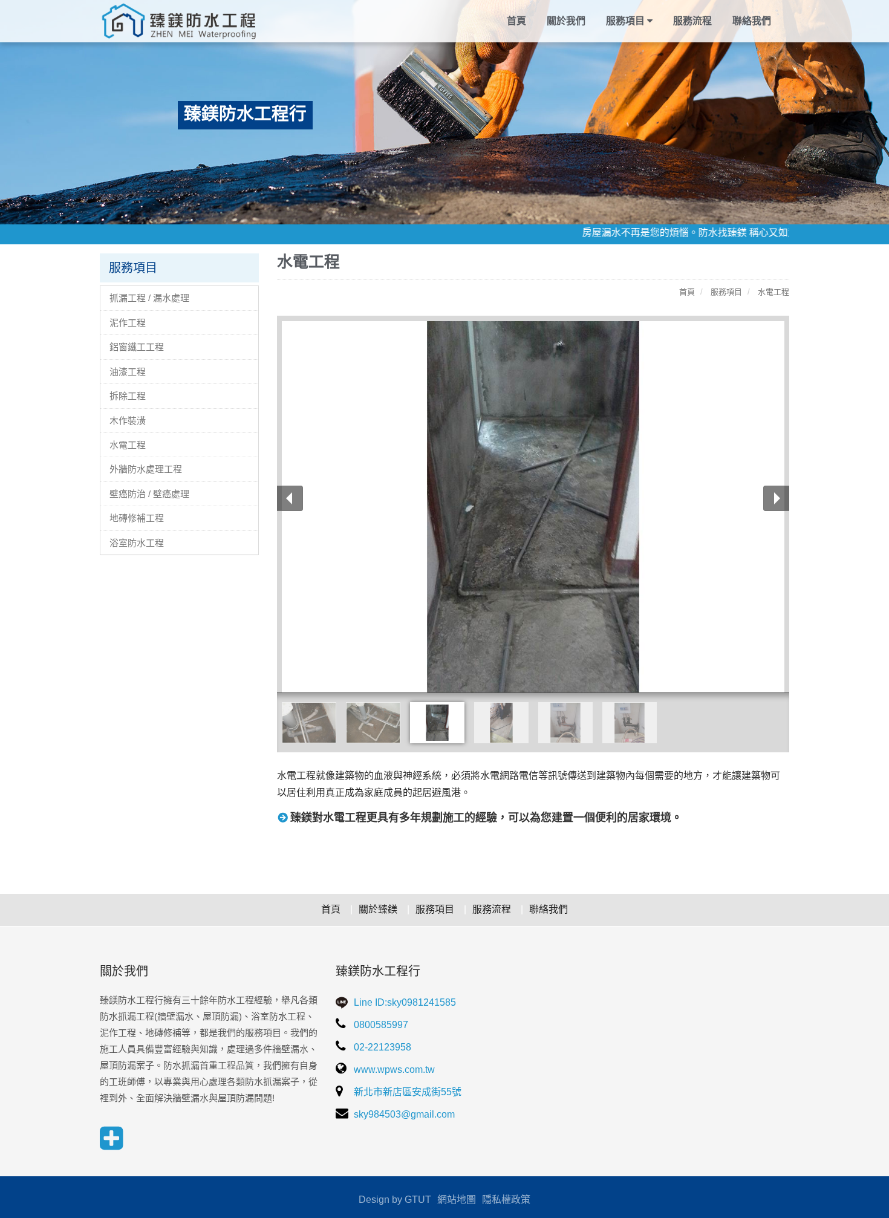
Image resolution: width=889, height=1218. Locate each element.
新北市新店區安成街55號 (406, 1092)
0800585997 (379, 1025)
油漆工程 (127, 371)
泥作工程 (127, 323)
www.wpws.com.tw (393, 1069)
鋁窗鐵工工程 (136, 347)
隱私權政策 (506, 1199)
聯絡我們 (751, 21)
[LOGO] (179, 21)
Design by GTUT (395, 1199)
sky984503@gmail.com (403, 1114)
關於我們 (566, 21)
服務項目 (434, 909)
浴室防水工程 (136, 543)
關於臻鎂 (378, 909)
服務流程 (692, 21)
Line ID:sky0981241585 (403, 1002)
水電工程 (127, 445)
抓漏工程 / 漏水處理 (149, 298)
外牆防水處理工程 (145, 469)
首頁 (516, 21)
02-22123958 (381, 1047)
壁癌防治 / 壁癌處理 (149, 494)
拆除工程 (127, 396)
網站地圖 (456, 1199)
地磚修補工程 (136, 518)
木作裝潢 (127, 420)
